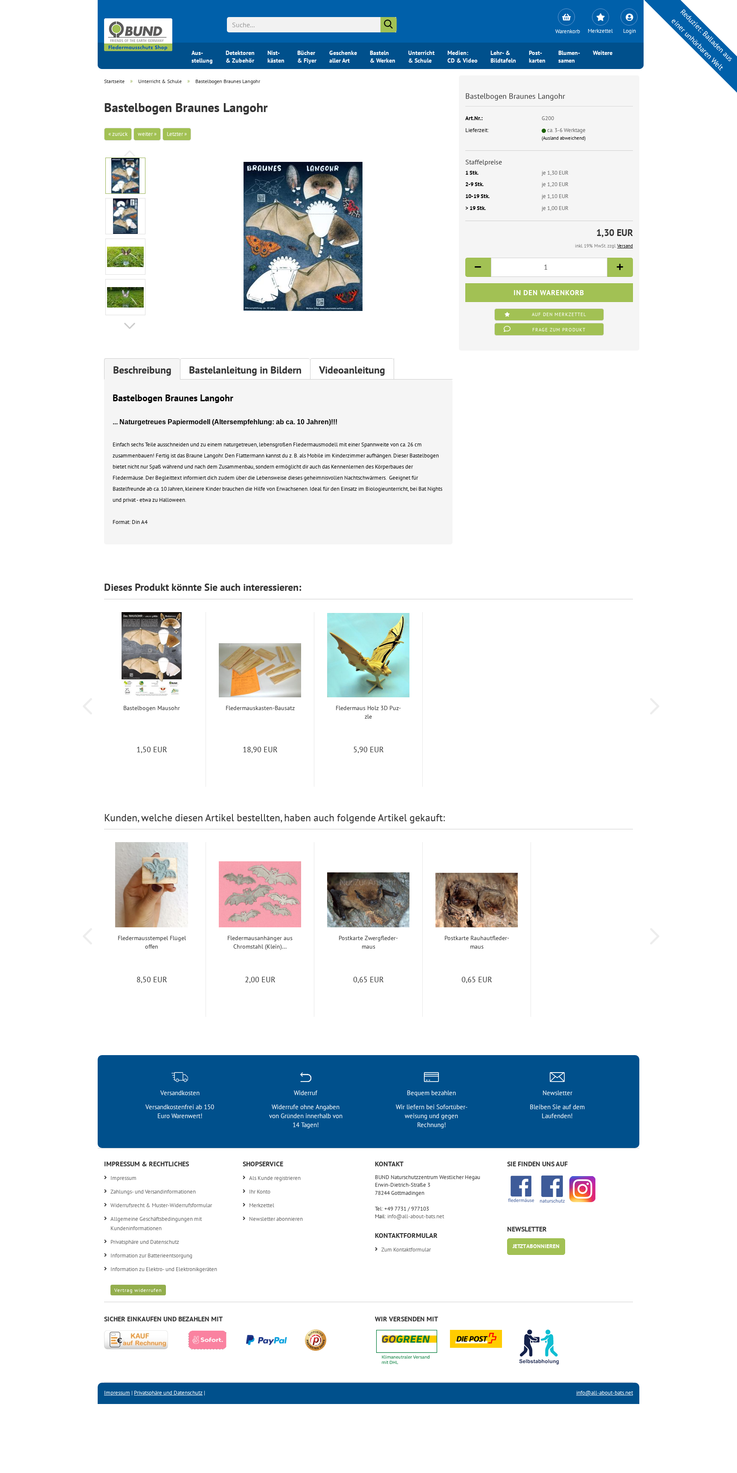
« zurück (118, 134)
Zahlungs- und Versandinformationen (153, 1191)
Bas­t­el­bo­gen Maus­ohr (151, 708)
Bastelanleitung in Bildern (245, 370)
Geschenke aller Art (343, 56)
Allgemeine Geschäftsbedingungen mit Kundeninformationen (156, 1223)
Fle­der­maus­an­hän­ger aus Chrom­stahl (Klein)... (260, 942)
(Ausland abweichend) (564, 138)
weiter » (147, 134)
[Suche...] (388, 24)
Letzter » (177, 134)
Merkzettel (261, 1205)
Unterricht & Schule (421, 56)
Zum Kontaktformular (406, 1249)
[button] (129, 326)
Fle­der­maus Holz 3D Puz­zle (368, 712)
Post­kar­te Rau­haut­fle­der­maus (476, 942)
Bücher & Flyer (306, 56)
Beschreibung (142, 370)
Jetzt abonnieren (536, 1246)
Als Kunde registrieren (275, 1178)
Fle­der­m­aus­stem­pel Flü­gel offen (152, 942)
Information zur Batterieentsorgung (151, 1255)
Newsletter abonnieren (276, 1219)
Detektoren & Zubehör (240, 56)
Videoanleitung (352, 370)
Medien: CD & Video (462, 56)
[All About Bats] (138, 32)
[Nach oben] (713, 1460)
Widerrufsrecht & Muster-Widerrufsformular (161, 1205)
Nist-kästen (275, 56)
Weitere (602, 53)
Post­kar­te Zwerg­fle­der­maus (368, 942)
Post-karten (537, 56)
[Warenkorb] (566, 17)
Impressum (123, 1178)
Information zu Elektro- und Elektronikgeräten (163, 1269)
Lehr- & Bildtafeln (503, 56)
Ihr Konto (259, 1191)
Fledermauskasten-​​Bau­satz (260, 708)
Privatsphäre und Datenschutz (144, 1242)
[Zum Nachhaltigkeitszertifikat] (413, 1349)
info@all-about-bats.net (415, 1216)
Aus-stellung (202, 56)
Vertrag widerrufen (138, 1290)
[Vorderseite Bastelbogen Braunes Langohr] (303, 235)
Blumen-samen (569, 56)
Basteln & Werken (382, 56)
